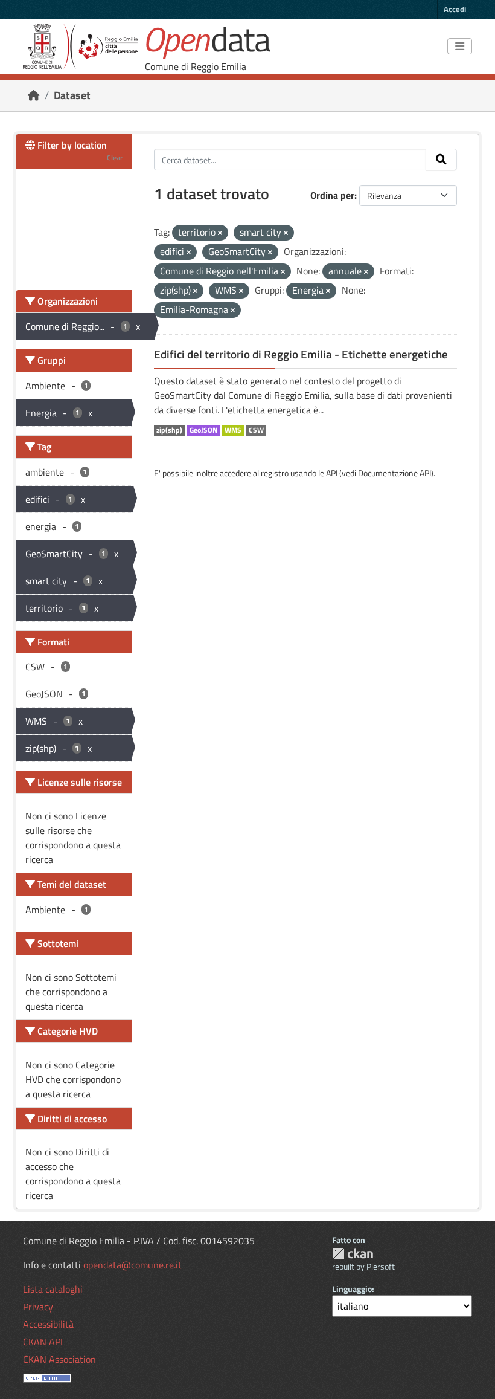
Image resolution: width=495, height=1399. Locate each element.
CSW (256, 430)
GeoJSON (203, 430)
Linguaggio (352, 1288)
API (331, 473)
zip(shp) (169, 430)
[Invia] (441, 159)
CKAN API (43, 1341)
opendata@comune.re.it (132, 1265)
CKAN (352, 1253)
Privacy (38, 1306)
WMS (233, 430)
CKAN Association (59, 1359)
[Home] (34, 95)
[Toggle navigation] (459, 46)
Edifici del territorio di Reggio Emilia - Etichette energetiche (301, 354)
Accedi (455, 9)
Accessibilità (48, 1324)
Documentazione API (394, 473)
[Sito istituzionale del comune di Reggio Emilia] (80, 46)
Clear (115, 157)
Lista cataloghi (53, 1289)
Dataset (72, 95)
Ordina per (332, 195)
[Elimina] (220, 233)
